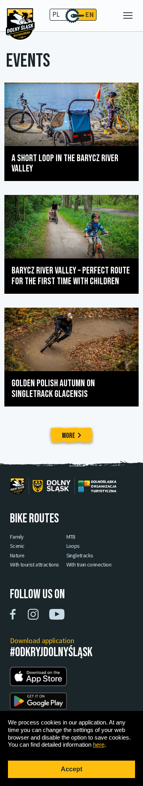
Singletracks (79, 555)
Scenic (17, 546)
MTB (70, 537)
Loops (73, 546)
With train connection (88, 564)
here (98, 744)
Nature (17, 555)
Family (16, 537)
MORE (68, 436)
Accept (71, 769)
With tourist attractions (34, 564)
